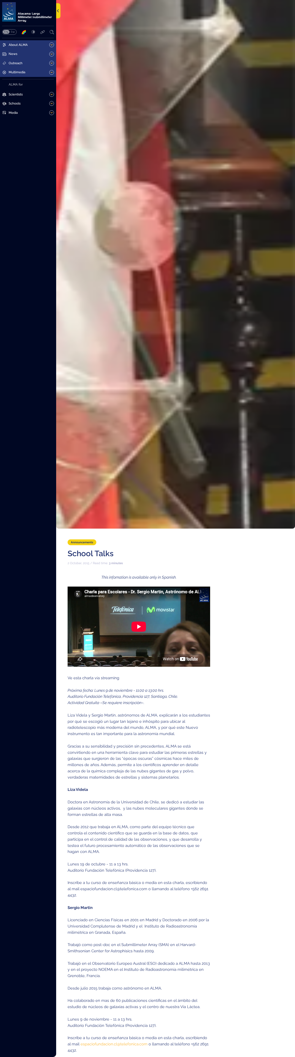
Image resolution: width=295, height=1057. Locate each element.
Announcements (82, 542)
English (6, 31)
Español (13, 31)
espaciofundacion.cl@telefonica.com (114, 1044)
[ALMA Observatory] (28, 12)
